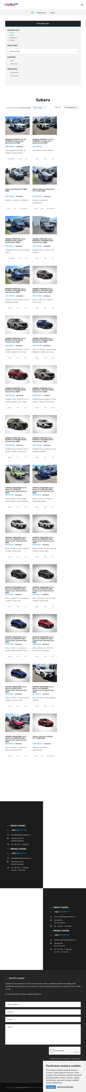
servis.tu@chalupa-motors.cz (65, 917)
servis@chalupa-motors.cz (21, 835)
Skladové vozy (41, 12)
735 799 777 (64, 911)
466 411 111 (21, 853)
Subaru (12, 33)
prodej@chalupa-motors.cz (21, 858)
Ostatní (12, 40)
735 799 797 (64, 935)
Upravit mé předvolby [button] (65, 1087)
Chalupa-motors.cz (22, 1087)
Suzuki (12, 35)
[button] (71, 107)
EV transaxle (14, 76)
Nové (12, 61)
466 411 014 (21, 830)
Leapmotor (13, 38)
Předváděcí (13, 64)
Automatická (14, 72)
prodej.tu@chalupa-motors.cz (65, 940)
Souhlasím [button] (51, 1087)
